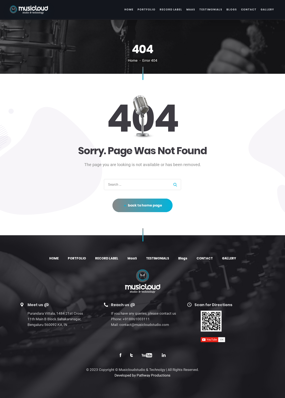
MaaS (190, 9)
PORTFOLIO (146, 9)
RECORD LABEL (171, 9)
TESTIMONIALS (210, 9)
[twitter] (131, 356)
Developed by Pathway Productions (142, 375)
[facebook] (120, 356)
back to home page (144, 205)
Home (132, 60)
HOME (128, 9)
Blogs (231, 9)
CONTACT (249, 9)
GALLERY (267, 9)
